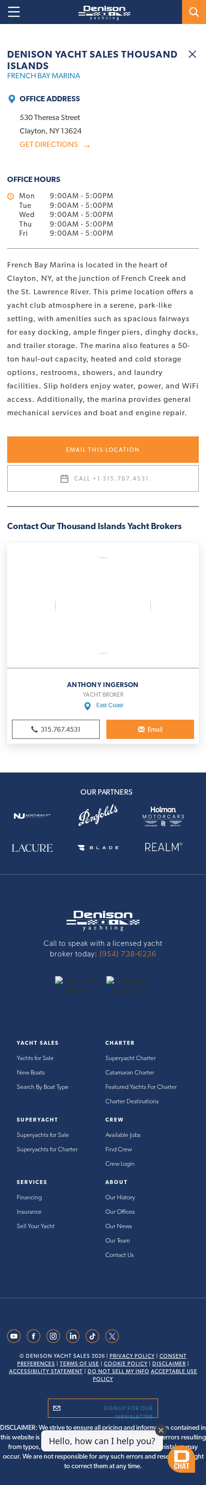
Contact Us (119, 1254)
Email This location (103, 450)
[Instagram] (53, 1335)
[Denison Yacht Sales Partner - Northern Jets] (37, 815)
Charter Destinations (132, 1101)
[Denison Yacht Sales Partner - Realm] (168, 847)
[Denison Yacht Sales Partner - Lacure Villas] (37, 847)
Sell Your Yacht (36, 1226)
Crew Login (120, 1163)
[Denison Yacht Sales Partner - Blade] (103, 847)
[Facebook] (33, 1335)
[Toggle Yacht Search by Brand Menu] (194, 12)
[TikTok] (92, 1335)
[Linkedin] (73, 1335)
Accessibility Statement (46, 1371)
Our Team (117, 1240)
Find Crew (118, 1149)
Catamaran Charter (129, 1072)
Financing (29, 1197)
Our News (118, 1226)
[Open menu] (14, 12)
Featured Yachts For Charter (141, 1086)
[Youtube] (14, 1335)
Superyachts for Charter (47, 1149)
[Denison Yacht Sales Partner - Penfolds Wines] (103, 815)
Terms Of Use (79, 1364)
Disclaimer (169, 1364)
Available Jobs (122, 1134)
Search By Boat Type (43, 1086)
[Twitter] (112, 1335)
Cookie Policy (126, 1364)
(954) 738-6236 (128, 953)
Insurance (29, 1211)
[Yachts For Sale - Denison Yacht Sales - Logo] (101, 13)
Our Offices (120, 1211)
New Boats (31, 1072)
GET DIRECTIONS (56, 144)
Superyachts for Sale (43, 1134)
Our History (120, 1197)
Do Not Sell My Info (118, 1371)
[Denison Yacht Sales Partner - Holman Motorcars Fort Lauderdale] (168, 816)
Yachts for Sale (35, 1058)
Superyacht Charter (130, 1058)
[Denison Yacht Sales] (103, 920)
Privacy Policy (132, 1356)
